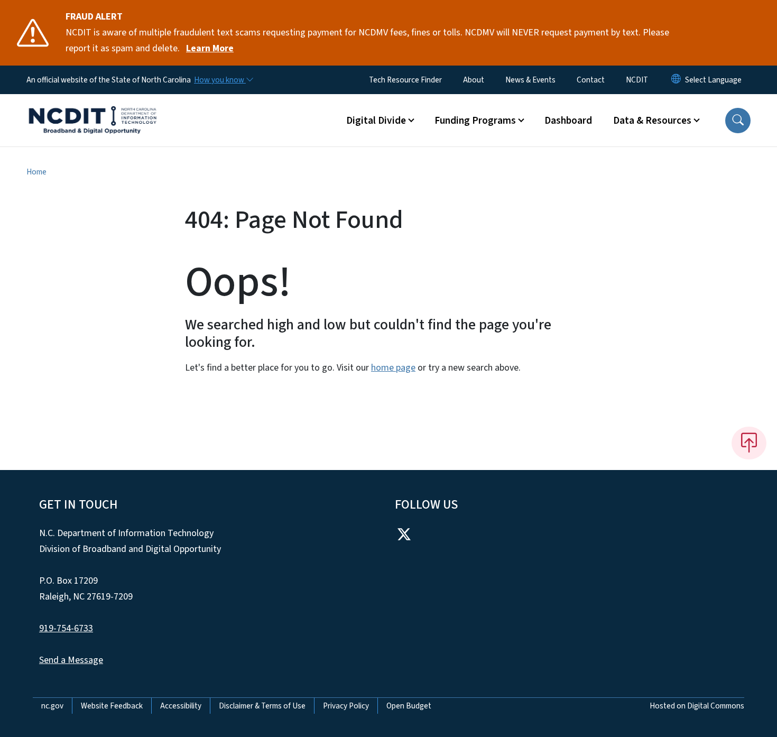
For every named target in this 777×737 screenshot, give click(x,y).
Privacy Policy (346, 706)
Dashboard (568, 120)
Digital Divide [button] (376, 120)
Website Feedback (112, 706)
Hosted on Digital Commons (697, 706)
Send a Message (71, 660)
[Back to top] (749, 443)
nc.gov (52, 706)
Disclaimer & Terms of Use (262, 706)
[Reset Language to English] (676, 80)
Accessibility (180, 706)
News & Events (530, 80)
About (473, 80)
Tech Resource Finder (405, 80)
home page (393, 367)
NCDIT (637, 80)
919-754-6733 (66, 628)
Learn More (210, 48)
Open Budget (408, 706)
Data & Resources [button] (652, 120)
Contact (591, 80)
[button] (738, 120)
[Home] (92, 108)
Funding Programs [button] (475, 120)
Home (36, 172)
